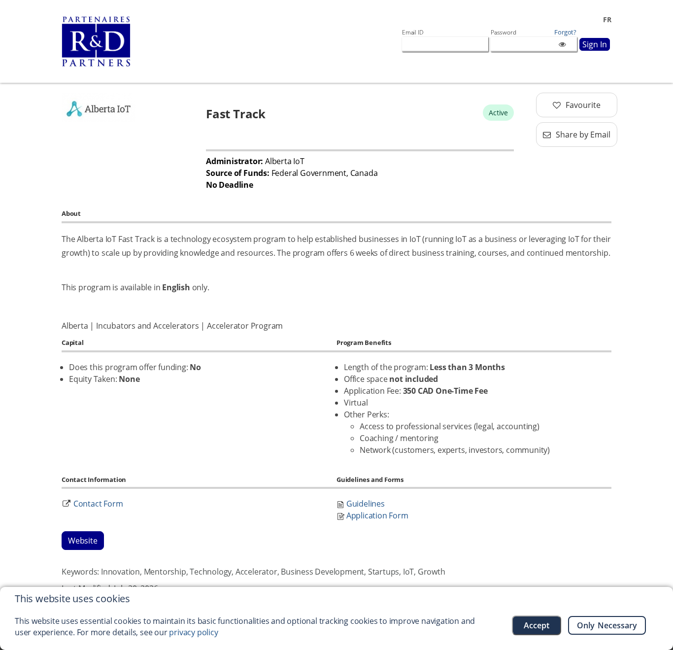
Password (503, 32)
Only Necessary (607, 625)
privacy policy (193, 632)
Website (83, 540)
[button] (576, 105)
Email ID (412, 32)
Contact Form (98, 503)
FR (607, 19)
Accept (536, 625)
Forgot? (565, 32)
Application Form (377, 515)
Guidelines (365, 503)
